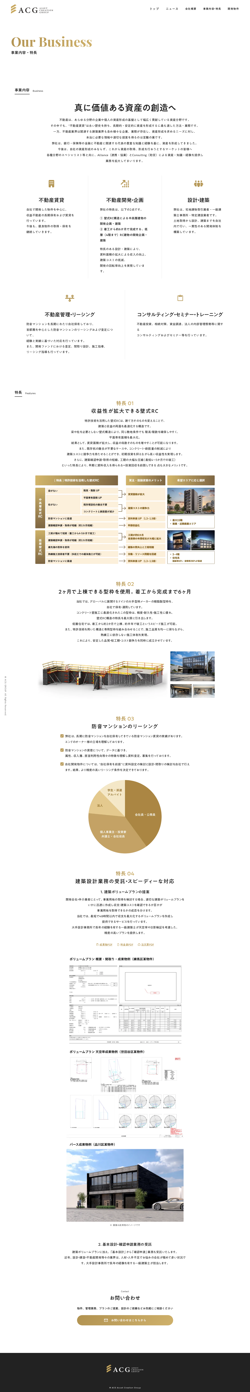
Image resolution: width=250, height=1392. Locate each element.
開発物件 (233, 9)
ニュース (172, 8)
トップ (154, 8)
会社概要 (191, 9)
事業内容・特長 (212, 9)
